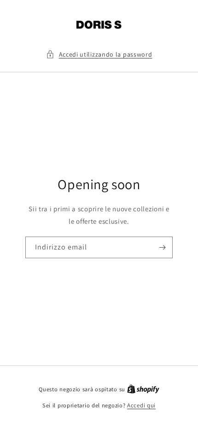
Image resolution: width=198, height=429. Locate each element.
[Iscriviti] (162, 247)
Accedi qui (141, 405)
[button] (99, 54)
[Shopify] (143, 389)
